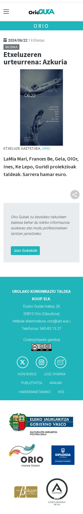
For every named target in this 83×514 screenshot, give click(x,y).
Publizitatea (31, 383)
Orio (41, 25)
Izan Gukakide (25, 250)
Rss (61, 392)
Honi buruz (27, 374)
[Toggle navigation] (6, 12)
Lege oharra (54, 374)
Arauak (56, 383)
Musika (11, 47)
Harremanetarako (35, 392)
